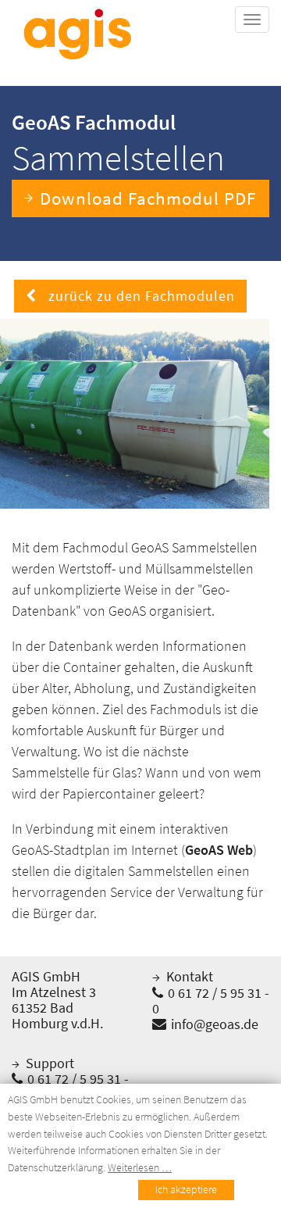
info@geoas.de (213, 1024)
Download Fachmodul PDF (148, 198)
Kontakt (188, 976)
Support (48, 1063)
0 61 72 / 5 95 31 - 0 (210, 1000)
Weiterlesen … (140, 1167)
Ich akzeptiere (186, 1189)
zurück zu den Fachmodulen (136, 296)
